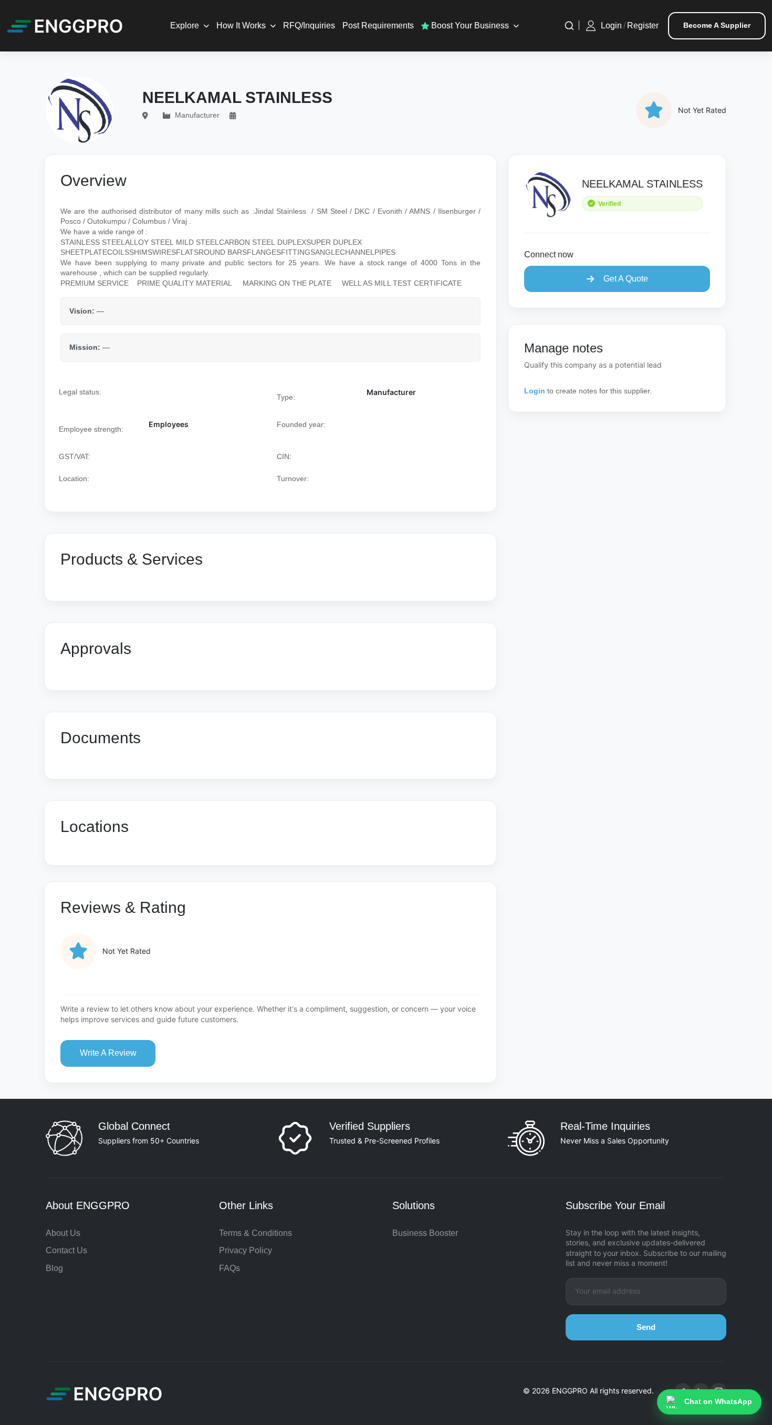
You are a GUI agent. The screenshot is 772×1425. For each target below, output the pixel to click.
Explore (184, 25)
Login (611, 25)
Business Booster (425, 1233)
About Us (63, 1233)
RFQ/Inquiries (309, 25)
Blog (54, 1268)
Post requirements (378, 25)
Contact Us (66, 1250)
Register (643, 25)
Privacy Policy (245, 1250)
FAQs (229, 1268)
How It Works (241, 25)
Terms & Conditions (255, 1233)
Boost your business (469, 25)
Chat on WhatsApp (718, 1401)
